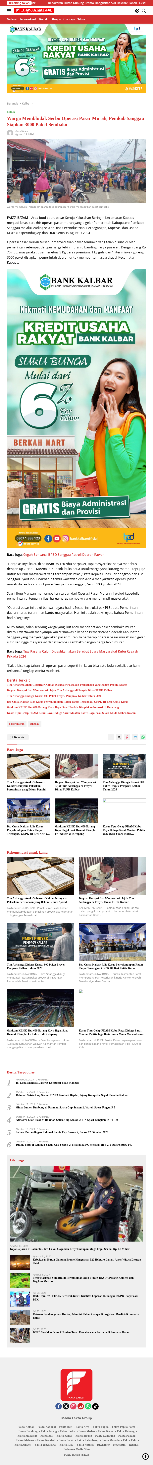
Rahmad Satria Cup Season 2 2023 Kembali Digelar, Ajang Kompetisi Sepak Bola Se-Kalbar (72, 1095)
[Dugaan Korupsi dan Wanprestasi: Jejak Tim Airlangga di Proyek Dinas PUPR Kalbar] (76, 766)
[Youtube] (80, 1406)
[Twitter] (66, 1406)
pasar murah (17, 723)
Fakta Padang (126, 1435)
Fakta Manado (111, 1440)
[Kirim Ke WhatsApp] (143, 737)
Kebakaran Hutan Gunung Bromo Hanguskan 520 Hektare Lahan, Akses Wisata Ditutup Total (87, 1261)
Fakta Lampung (105, 1435)
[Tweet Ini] (119, 737)
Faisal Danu (21, 131)
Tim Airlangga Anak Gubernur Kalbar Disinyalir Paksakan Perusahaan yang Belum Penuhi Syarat (67, 684)
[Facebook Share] (111, 737)
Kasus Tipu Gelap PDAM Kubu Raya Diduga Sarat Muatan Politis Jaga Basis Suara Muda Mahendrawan (71, 713)
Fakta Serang (84, 1435)
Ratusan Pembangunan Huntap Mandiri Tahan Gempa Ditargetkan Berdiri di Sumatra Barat (86, 1316)
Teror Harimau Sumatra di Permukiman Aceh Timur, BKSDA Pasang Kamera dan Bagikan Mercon (83, 1279)
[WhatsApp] (88, 1406)
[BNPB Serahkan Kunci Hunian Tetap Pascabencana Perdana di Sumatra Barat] (20, 1335)
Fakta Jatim (67, 1431)
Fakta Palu (129, 1440)
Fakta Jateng (49, 1431)
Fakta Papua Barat (123, 1426)
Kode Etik (119, 1444)
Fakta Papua (101, 1426)
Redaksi (133, 1444)
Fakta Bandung (28, 1431)
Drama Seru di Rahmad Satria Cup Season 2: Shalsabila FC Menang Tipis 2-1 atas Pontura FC (74, 1144)
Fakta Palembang (87, 1440)
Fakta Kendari (46, 1440)
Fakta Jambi (64, 1435)
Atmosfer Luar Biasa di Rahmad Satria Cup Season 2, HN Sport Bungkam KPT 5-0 (67, 1119)
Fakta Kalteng (125, 1431)
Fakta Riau (66, 1444)
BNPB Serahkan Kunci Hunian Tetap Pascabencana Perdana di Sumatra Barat (81, 1332)
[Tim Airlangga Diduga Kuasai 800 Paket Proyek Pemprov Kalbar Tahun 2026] (124, 766)
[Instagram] (73, 1406)
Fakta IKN (65, 1426)
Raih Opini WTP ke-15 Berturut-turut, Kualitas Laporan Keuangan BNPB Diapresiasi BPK (85, 1298)
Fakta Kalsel (106, 1431)
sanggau (34, 723)
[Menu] (9, 10)
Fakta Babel (66, 1440)
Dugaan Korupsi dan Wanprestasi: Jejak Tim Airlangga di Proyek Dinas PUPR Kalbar (59, 690)
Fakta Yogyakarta (45, 1444)
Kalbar (11, 112)
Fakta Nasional (46, 1426)
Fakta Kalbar (26, 1426)
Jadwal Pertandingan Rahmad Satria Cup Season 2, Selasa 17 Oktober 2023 (62, 1132)
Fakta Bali (46, 1435)
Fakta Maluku (25, 1440)
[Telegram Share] (135, 737)
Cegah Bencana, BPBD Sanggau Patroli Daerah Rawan (63, 554)
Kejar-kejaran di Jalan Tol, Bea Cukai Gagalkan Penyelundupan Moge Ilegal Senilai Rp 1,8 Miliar (69, 1249)
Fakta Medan (86, 1431)
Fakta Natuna (85, 1444)
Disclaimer (103, 1444)
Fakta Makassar (27, 1435)
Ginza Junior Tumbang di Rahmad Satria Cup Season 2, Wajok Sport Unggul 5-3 (65, 1107)
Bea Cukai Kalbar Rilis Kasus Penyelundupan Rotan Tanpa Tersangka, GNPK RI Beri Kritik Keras (67, 701)
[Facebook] (58, 1406)
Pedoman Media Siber (77, 1449)
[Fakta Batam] (33, 10)
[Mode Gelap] (137, 10)
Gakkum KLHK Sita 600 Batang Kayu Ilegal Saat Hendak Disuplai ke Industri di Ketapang (63, 707)
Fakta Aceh (82, 1426)
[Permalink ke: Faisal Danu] (10, 133)
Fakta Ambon (23, 1444)
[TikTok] (95, 1406)
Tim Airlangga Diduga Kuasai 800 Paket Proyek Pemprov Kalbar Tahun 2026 (54, 696)
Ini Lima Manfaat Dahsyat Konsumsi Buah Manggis (47, 1082)
